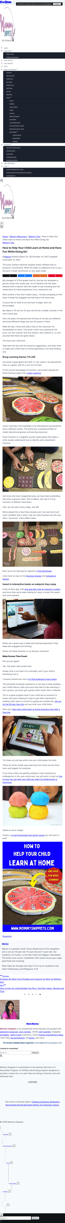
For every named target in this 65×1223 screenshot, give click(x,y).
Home (6, 48)
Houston (12, 113)
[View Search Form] (1, 180)
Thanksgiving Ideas (11, 157)
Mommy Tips (8, 242)
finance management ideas (51, 1035)
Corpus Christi (14, 107)
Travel (8, 1163)
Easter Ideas (9, 154)
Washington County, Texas (17, 129)
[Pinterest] (8, 3)
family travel (15, 1035)
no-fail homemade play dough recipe (27, 835)
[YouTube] (10, 3)
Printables (9, 94)
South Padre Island (15, 122)
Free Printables (9, 163)
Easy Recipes (8, 63)
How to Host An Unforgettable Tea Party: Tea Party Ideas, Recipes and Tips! (32, 988)
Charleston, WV (17, 135)
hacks (31, 1038)
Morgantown (16, 138)
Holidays (5, 1191)
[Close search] (1, 1214)
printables (4, 1035)
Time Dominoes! (44, 571)
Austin (11, 100)
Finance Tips (9, 78)
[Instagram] (6, 3)
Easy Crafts (8, 60)
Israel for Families (14, 116)
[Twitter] (4, 3)
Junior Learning (34, 373)
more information (47, 4)
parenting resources (9, 1032)
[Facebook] (1, 3)
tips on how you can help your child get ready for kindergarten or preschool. (32, 779)
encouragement (18, 1038)
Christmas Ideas (10, 150)
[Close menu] (0, 1127)
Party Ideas (9, 88)
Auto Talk (9, 72)
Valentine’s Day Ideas (11, 160)
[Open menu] (2, 223)
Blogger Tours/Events (12, 57)
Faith (6, 66)
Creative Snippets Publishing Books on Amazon (18, 172)
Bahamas (12, 103)
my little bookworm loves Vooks (42, 679)
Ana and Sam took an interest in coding (42, 589)
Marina (8, 257)
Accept (57, 4)
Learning (7, 936)
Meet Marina (32, 1023)
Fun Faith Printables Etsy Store (14, 169)
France (11, 110)
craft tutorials (44, 1032)
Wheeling (15, 141)
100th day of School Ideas (13, 147)
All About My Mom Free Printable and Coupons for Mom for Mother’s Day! (30, 979)
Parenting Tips (10, 85)
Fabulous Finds (10, 75)
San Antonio (13, 119)
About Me (5, 1134)
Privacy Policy (10, 54)
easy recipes (25, 1032)
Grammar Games (33, 576)
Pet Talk (8, 91)
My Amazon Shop (10, 175)
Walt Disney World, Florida (17, 125)
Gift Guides (9, 82)
